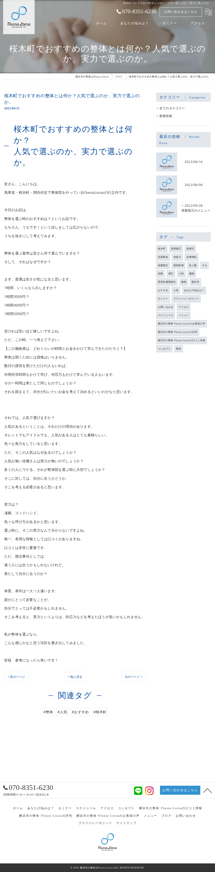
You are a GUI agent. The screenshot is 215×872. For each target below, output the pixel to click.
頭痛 (160, 273)
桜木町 (162, 248)
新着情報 (165, 116)
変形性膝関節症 (167, 282)
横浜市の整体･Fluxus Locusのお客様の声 (181, 323)
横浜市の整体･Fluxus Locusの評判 (177, 332)
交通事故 (163, 257)
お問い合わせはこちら (181, 11)
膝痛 (183, 282)
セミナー (163, 298)
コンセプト (164, 348)
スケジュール (165, 315)
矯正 (170, 273)
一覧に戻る (75, 677)
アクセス (183, 307)
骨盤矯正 (163, 265)
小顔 (181, 273)
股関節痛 (178, 265)
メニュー (183, 315)
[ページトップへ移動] (207, 790)
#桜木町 (100, 711)
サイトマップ (126, 823)
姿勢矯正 (176, 248)
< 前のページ (16, 677)
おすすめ (163, 290)
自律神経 (191, 257)
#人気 (62, 711)
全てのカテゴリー (172, 108)
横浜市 (195, 282)
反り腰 (193, 265)
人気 (175, 290)
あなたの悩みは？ (194, 290)
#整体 (48, 711)
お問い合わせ (165, 307)
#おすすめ (80, 711)
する (204, 265)
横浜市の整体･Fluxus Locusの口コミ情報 (181, 340)
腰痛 (191, 273)
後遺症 (190, 248)
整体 (178, 348)
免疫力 (177, 257)
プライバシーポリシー (186, 298)
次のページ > (133, 677)
